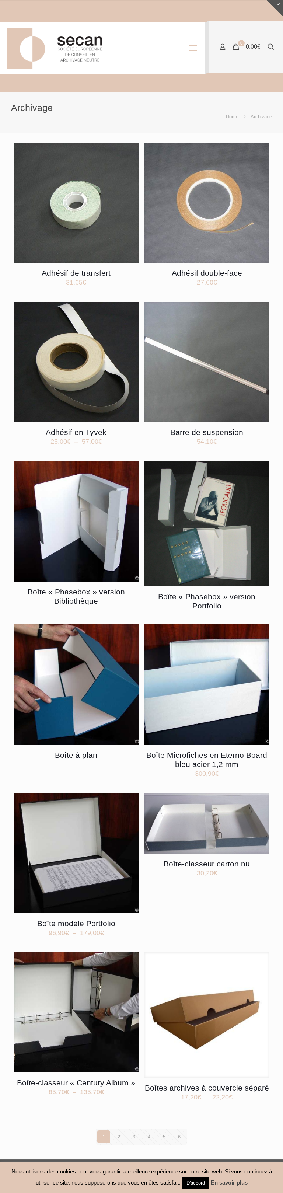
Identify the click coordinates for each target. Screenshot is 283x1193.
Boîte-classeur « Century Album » (76, 1082)
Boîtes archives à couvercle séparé (207, 1088)
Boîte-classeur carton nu (207, 863)
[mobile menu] (193, 48)
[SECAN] (61, 48)
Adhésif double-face (207, 273)
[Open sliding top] (274, 8)
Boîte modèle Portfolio (76, 923)
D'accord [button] (195, 1183)
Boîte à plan (76, 755)
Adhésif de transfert (76, 273)
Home (232, 116)
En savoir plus (229, 1182)
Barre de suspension (206, 432)
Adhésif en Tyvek (76, 432)
